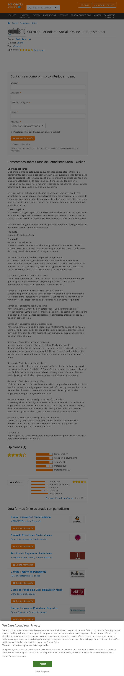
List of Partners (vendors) (14, 656)
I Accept (42, 663)
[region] (62, 648)
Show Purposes (42, 671)
